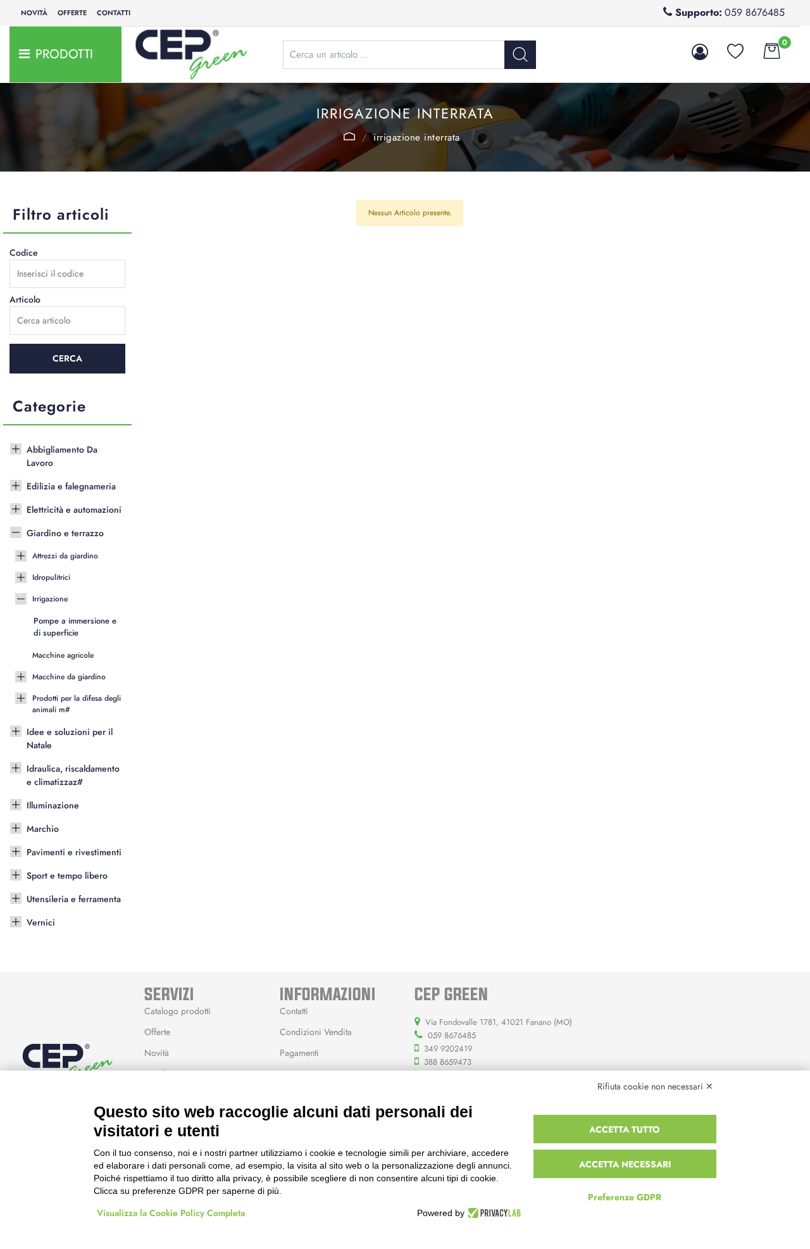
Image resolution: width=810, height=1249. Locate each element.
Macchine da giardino (69, 676)
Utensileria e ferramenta (74, 899)
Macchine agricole (63, 655)
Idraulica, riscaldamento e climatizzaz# (73, 775)
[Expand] (15, 447)
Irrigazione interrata (416, 137)
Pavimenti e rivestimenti (74, 852)
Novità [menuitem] (34, 13)
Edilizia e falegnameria (71, 486)
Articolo (24, 299)
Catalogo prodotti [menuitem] (177, 1011)
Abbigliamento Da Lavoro (62, 456)
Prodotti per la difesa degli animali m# (76, 704)
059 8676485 (755, 12)
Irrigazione (350, 136)
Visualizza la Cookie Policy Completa (171, 1213)
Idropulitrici (51, 577)
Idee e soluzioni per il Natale (70, 738)
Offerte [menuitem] (72, 13)
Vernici (41, 922)
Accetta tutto (624, 1129)
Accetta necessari (625, 1164)
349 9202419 (448, 1049)
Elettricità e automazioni (74, 509)
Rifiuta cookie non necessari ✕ (655, 1086)
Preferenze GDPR (624, 1197)
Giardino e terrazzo (65, 533)
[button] (520, 55)
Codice (23, 252)
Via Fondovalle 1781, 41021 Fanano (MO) (498, 1022)
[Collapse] (15, 531)
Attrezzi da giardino (65, 556)
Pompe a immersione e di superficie (75, 627)
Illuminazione (53, 805)
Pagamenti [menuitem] (299, 1052)
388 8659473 (447, 1062)
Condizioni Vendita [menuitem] (316, 1032)
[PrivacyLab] (492, 1213)
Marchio (43, 828)
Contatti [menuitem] (113, 13)
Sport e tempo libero (67, 875)
